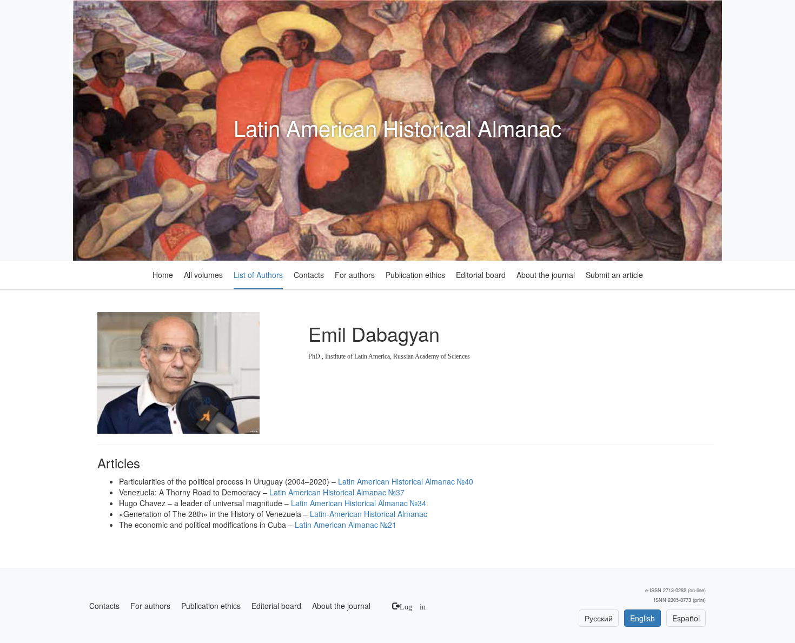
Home (163, 274)
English (642, 618)
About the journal (545, 274)
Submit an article (614, 274)
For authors (355, 274)
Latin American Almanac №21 (345, 524)
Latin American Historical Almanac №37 (337, 492)
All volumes (203, 274)
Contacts (309, 274)
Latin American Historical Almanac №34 (358, 503)
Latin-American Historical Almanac (368, 513)
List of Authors (258, 274)
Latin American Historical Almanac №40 (405, 481)
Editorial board (481, 274)
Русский (599, 618)
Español (686, 618)
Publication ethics (415, 274)
